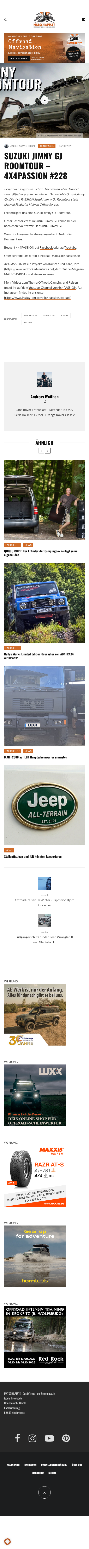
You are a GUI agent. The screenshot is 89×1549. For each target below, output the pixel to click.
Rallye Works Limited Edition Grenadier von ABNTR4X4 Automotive (39, 656)
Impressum (30, 1464)
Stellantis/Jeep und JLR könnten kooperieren (33, 856)
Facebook (46, 247)
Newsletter (38, 1473)
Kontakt (53, 1473)
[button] (7, 1541)
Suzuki (28, 323)
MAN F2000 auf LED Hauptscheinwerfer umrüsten (35, 757)
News (27, 544)
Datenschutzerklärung (54, 1464)
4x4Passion (47, 145)
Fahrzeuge (12, 544)
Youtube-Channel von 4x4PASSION (52, 287)
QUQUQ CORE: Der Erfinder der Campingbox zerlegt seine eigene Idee (40, 553)
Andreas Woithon (22, 145)
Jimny (65, 315)
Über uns (77, 1464)
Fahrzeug (49, 315)
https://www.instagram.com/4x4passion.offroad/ (37, 297)
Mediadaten (13, 1464)
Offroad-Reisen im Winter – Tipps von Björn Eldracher (44, 900)
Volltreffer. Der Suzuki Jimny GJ (40, 226)
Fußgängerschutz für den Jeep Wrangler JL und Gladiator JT (45, 937)
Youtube (70, 247)
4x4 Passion (31, 315)
